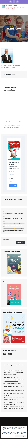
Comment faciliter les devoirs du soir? (14, 390)
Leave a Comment (10, 67)
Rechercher (20, 242)
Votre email (11, 178)
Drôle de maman (11, 5)
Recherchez (6, 239)
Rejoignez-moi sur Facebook (12, 199)
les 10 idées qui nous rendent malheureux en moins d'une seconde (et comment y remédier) (14, 379)
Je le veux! (13, 185)
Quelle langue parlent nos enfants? (13, 383)
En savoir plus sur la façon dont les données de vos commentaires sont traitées (13, 125)
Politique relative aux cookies (18, 433)
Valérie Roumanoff (7, 65)
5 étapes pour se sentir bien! (11, 74)
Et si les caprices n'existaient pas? (13, 370)
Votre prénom (11, 171)
